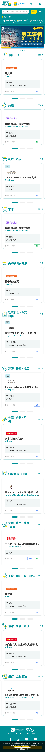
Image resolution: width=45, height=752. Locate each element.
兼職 (37, 142)
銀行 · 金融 (23, 21)
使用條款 (25, 745)
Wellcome (8, 441)
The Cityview (9, 180)
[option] (22, 77)
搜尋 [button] (33, 12)
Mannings (8, 76)
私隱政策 (17, 745)
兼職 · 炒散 (9, 21)
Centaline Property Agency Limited (17, 546)
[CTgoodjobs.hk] (17, 730)
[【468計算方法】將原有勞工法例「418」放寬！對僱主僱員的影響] (22, 37)
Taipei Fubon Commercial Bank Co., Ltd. (19, 697)
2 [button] (22, 98)
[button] (5, 12)
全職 (37, 91)
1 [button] (15, 98)
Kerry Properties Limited (14, 336)
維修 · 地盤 (36, 21)
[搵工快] (29, 730)
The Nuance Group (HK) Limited (16, 126)
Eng (30, 4)
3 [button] (30, 98)
